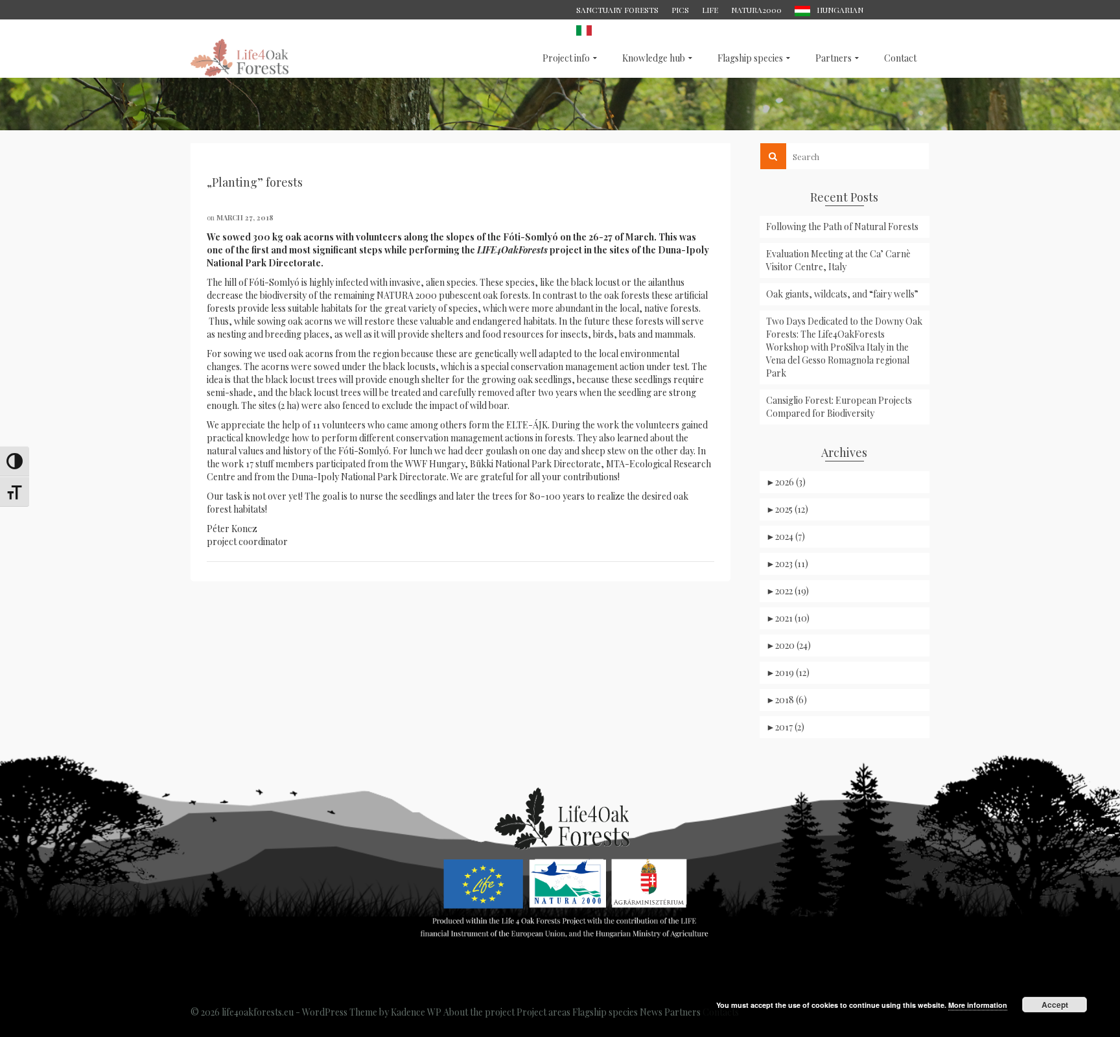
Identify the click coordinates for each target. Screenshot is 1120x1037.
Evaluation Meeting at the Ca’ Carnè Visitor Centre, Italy (838, 260)
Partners (682, 1012)
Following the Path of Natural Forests (842, 226)
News (651, 1012)
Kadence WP (416, 1012)
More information (977, 1005)
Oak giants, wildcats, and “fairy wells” (842, 294)
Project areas (543, 1012)
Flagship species (605, 1012)
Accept (1055, 1004)
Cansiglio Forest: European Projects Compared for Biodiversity (839, 406)
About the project (479, 1012)
